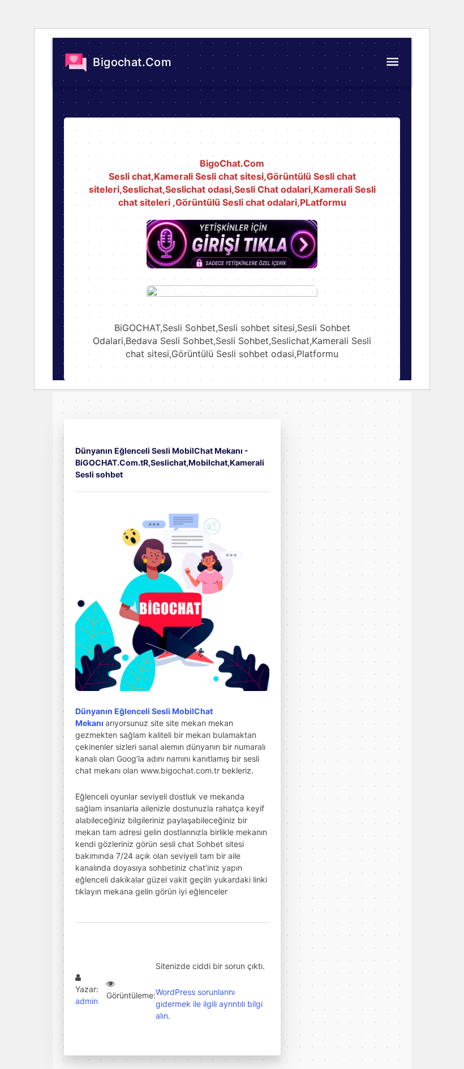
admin (86, 1001)
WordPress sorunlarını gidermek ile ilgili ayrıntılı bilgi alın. (209, 1003)
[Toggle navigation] (392, 62)
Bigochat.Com (130, 62)
